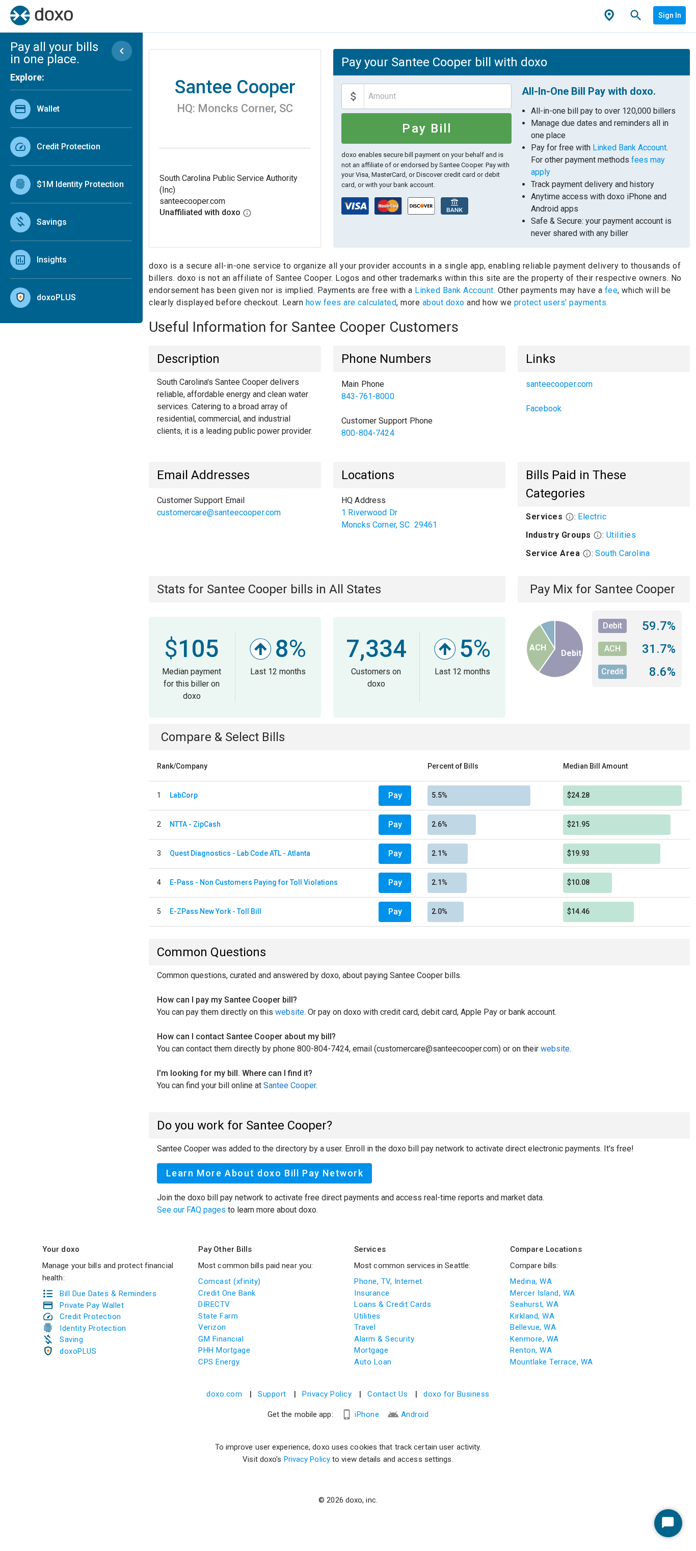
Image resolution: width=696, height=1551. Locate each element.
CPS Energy (218, 1361)
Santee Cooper (289, 1085)
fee (611, 290)
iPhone (367, 1414)
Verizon (212, 1327)
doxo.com (224, 1394)
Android (415, 1414)
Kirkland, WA (532, 1316)
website (289, 1012)
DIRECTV (214, 1304)
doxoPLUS (78, 1351)
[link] (71, 108)
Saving (71, 1339)
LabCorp (184, 795)
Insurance (372, 1293)
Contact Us (387, 1394)
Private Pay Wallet (92, 1305)
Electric (592, 516)
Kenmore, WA (534, 1339)
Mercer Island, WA (542, 1293)
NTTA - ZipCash (195, 824)
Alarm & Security (384, 1339)
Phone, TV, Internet (388, 1281)
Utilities (621, 535)
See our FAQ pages (192, 1210)
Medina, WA (531, 1281)
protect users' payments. (561, 302)
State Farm (218, 1316)
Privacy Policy (327, 1394)
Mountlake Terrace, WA (551, 1361)
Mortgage (371, 1350)
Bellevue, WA (533, 1327)
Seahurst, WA (534, 1304)
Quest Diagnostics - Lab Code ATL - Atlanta (240, 853)
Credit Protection (90, 1316)
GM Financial (221, 1339)
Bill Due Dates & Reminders (108, 1293)
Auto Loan (373, 1361)
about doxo (443, 302)
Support (272, 1394)
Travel (365, 1327)
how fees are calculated (351, 302)
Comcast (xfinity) (229, 1281)
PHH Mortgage (224, 1350)
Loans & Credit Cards (392, 1304)
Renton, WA (531, 1350)
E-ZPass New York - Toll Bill (215, 911)
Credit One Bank (227, 1293)
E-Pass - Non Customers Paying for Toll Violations (254, 882)
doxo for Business (456, 1394)
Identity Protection (93, 1328)
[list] (71, 201)
